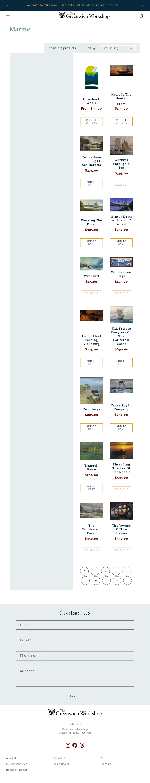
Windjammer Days (121, 274)
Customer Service (16, 764)
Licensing (105, 764)
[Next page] (127, 580)
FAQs (102, 758)
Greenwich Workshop (75, 729)
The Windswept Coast (91, 529)
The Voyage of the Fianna (121, 529)
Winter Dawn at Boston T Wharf (121, 220)
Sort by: (91, 48)
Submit (75, 695)
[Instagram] (68, 745)
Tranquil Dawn (91, 467)
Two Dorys (91, 409)
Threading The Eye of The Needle (121, 468)
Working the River (91, 222)
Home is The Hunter (121, 96)
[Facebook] (75, 745)
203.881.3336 (75, 724)
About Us (11, 758)
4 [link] (126, 571)
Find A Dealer (61, 764)
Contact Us (59, 758)
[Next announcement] (142, 5)
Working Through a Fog (121, 163)
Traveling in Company (121, 407)
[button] (8, 15)
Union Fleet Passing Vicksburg (91, 340)
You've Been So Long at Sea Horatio (91, 161)
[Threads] (82, 745)
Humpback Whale (91, 101)
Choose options (91, 121)
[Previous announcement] (7, 5)
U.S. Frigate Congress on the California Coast (121, 336)
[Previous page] (84, 571)
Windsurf (91, 276)
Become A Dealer (16, 770)
